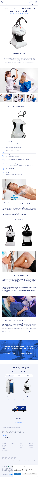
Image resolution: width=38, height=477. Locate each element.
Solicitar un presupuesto (10, 353)
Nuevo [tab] (9, 375)
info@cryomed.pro (6, 435)
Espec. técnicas (33, 4)
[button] (36, 466)
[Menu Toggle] (36, 2)
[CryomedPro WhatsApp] (12, 458)
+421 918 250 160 (6, 437)
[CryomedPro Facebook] (6, 458)
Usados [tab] (28, 375)
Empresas (31, 441)
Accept (18, 473)
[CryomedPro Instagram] (3, 458)
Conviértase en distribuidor (27, 353)
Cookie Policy (25, 475)
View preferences (33, 473)
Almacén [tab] (19, 375)
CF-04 (22, 62)
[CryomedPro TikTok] (15, 458)
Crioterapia (13, 441)
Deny (25, 473)
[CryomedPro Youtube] (9, 458)
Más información (10, 399)
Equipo (3, 441)
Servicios (22, 441)
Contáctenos (32, 1)
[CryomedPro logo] (2, 2)
